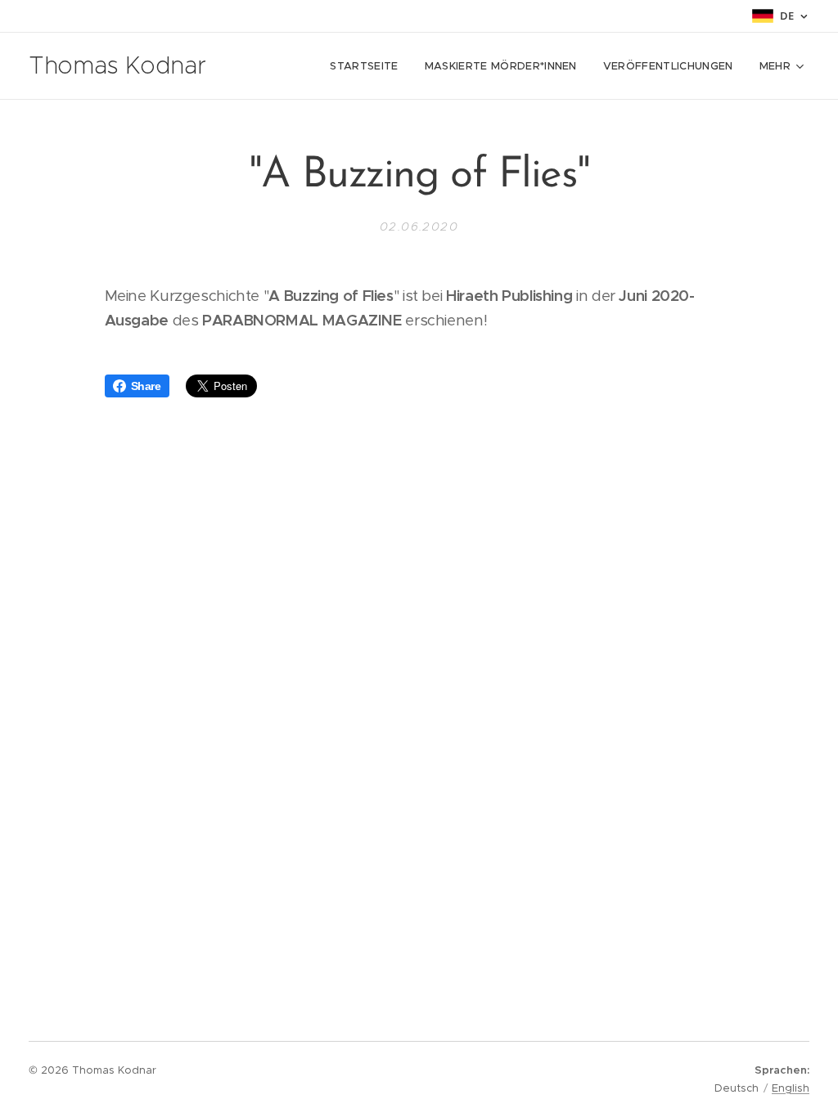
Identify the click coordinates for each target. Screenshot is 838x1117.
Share (146, 386)
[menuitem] (368, 66)
